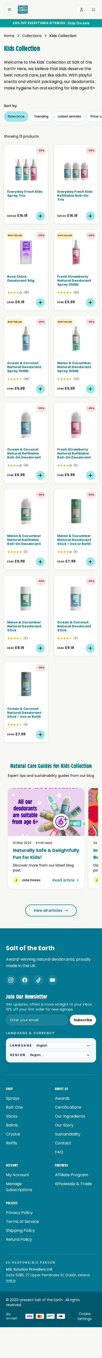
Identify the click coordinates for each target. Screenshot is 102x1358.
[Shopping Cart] (93, 9)
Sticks (11, 1116)
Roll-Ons (14, 1107)
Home (9, 35)
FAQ (59, 1152)
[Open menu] (9, 9)
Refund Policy (19, 1239)
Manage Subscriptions (19, 1187)
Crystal (13, 1134)
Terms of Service (22, 1221)
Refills (11, 1143)
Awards (62, 1098)
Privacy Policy (19, 1212)
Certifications (68, 1107)
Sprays (12, 1098)
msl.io (11, 1280)
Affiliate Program (71, 1175)
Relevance (16, 116)
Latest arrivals (69, 116)
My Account (17, 1175)
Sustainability (67, 1134)
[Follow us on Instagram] (11, 980)
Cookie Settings (84, 1316)
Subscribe (83, 1020)
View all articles (48, 910)
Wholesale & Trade (73, 1184)
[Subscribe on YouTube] (52, 980)
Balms (12, 1125)
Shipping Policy (20, 1230)
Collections (32, 35)
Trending (41, 116)
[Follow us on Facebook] (25, 980)
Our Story (64, 1125)
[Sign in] (81, 9)
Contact (63, 1143)
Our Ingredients (70, 1116)
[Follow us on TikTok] (39, 980)
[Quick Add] (40, 216)
